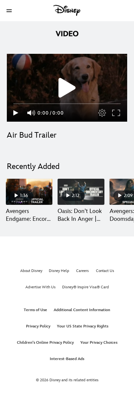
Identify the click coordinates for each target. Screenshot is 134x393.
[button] (9, 10)
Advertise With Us (40, 287)
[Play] (15, 113)
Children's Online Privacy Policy (45, 342)
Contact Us (105, 270)
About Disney (31, 270)
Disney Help (59, 270)
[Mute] (31, 113)
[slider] (67, 104)
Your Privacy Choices (98, 342)
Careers (82, 270)
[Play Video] (67, 88)
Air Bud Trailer (32, 135)
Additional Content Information (82, 310)
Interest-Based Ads (67, 358)
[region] (67, 88)
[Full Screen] (116, 113)
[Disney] (67, 10)
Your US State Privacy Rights (82, 326)
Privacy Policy (38, 326)
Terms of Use (35, 310)
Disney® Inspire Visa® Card (85, 287)
